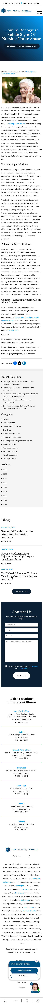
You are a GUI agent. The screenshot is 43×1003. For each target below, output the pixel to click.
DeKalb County (29, 911)
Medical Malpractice (11, 433)
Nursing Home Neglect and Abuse (17, 441)
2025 (4, 474)
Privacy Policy (23, 668)
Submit (21, 676)
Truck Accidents (10, 455)
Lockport (25, 889)
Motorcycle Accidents (12, 437)
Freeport (36, 878)
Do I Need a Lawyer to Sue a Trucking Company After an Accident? (19, 576)
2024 (4, 478)
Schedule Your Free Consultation (21, 46)
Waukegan (19, 886)
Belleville (25, 900)
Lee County (29, 907)
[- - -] (39, 10)
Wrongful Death (9, 459)
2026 (4, 470)
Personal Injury (9, 444)
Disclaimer (34, 666)
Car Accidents (9, 423)
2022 (4, 487)
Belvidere (7, 882)
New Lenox (20, 893)
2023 (4, 483)
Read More (6, 542)
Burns (5, 419)
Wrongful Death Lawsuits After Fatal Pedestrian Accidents (17, 534)
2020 (4, 496)
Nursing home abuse (16, 124)
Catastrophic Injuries (12, 426)
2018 (4, 504)
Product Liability (10, 451)
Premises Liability (10, 448)
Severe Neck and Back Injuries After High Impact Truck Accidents (17, 556)
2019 (4, 500)
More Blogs (22, 591)
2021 (4, 491)
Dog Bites (7, 430)
